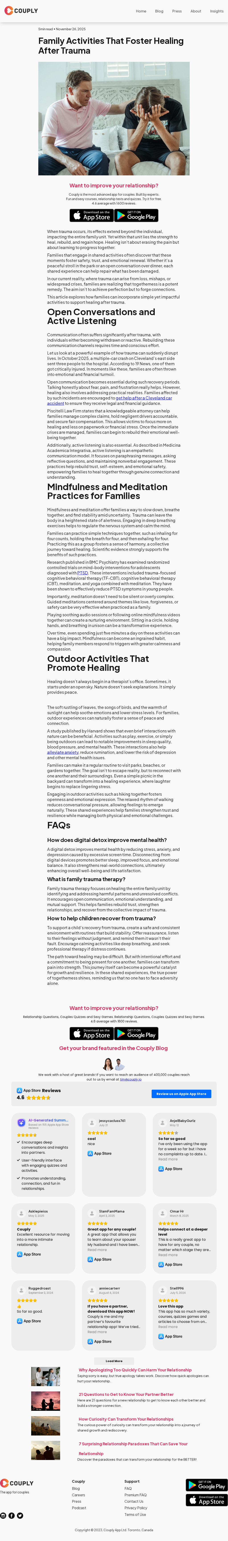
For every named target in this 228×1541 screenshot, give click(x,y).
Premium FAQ (135, 1495)
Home (141, 11)
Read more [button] (168, 1159)
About (196, 11)
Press (177, 11)
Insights (217, 11)
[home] (21, 10)
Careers (78, 1495)
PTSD (82, 572)
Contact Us (133, 1501)
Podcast (79, 1508)
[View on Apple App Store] (92, 1122)
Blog (159, 11)
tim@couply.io (131, 1079)
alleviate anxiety (62, 752)
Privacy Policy (135, 1508)
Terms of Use (135, 1514)
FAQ (128, 1488)
